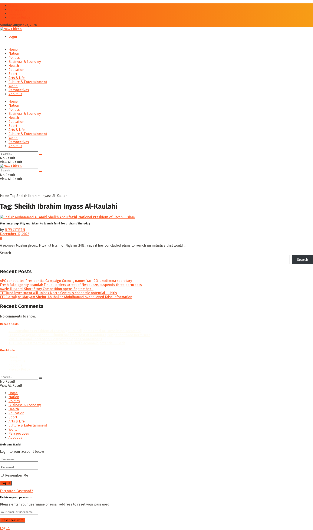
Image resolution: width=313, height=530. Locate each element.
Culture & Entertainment (28, 82)
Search (5, 253)
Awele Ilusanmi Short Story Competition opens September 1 (46, 289)
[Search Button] (40, 154)
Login (13, 36)
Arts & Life (17, 78)
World (13, 86)
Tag (13, 196)
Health (14, 66)
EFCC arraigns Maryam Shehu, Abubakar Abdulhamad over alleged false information (66, 297)
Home (13, 5)
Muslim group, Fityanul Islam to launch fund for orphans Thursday (45, 223)
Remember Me (16, 475)
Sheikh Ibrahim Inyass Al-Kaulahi (42, 196)
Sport (13, 74)
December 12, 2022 (14, 234)
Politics (14, 58)
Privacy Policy (19, 18)
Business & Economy (25, 62)
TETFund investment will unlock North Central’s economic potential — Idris (58, 293)
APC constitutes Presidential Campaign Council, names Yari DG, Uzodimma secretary (66, 281)
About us (15, 13)
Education (16, 70)
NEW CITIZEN (15, 230)
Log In (5, 528)
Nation (14, 54)
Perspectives (19, 90)
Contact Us (17, 9)
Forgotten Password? (16, 491)
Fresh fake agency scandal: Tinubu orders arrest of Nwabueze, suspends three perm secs (71, 285)
